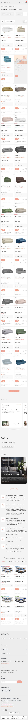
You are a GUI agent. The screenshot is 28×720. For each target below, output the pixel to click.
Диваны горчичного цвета (7, 442)
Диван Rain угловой (5, 221)
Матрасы (4, 561)
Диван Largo (17, 160)
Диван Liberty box (5, 372)
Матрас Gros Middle (19, 581)
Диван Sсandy (18, 251)
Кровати (11, 561)
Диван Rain (3, 40)
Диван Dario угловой (19, 130)
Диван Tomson (4, 130)
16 (5, 612)
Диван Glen (17, 190)
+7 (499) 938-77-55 (19, 661)
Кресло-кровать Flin (5, 70)
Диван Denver (18, 221)
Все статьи (14, 488)
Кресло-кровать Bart (19, 40)
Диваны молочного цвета (7, 446)
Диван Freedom (4, 160)
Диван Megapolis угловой (6, 342)
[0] (26, 2)
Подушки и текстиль (21, 561)
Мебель (19, 638)
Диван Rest (17, 281)
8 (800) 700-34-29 (6, 661)
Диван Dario (17, 99)
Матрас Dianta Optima (6, 611)
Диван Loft (3, 312)
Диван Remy (3, 251)
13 (5, 582)
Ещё (2, 449)
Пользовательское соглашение (7, 703)
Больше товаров (14, 391)
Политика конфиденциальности (7, 706)
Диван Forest (17, 342)
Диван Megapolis (18, 312)
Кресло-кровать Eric (5, 190)
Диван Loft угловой (5, 281)
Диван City (17, 372)
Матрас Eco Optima (5, 581)
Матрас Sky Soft (18, 611)
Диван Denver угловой (6, 99)
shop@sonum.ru (5, 663)
